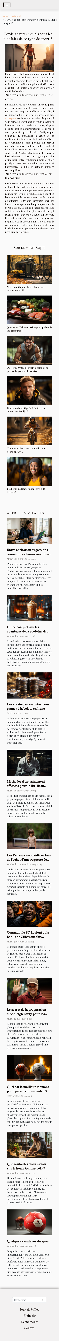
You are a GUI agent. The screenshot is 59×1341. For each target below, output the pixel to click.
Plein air (29, 1316)
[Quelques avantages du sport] (29, 1222)
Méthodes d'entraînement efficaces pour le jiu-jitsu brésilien (26, 786)
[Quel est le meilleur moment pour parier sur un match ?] (29, 1067)
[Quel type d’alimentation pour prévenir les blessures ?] (29, 310)
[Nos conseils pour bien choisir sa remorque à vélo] (29, 269)
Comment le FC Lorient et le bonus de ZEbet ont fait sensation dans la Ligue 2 (28, 937)
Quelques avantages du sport (28, 1241)
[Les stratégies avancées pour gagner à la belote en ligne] (29, 685)
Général (16, 16)
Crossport (10, 118)
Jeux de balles (29, 1309)
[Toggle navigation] (6, 4)
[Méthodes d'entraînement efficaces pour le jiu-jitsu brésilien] (29, 762)
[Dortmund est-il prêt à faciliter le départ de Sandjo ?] (29, 390)
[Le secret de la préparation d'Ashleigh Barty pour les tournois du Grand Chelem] (29, 990)
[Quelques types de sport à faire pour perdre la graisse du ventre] (29, 350)
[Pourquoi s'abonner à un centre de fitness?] (29, 471)
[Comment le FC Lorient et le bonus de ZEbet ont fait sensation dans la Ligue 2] (29, 913)
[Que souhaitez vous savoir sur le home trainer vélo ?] (29, 1144)
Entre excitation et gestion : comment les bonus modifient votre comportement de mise (28, 554)
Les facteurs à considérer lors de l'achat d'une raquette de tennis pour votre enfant (29, 859)
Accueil (5, 16)
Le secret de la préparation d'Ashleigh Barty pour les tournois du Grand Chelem (27, 1014)
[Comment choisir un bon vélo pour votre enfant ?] (29, 431)
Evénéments (29, 1322)
